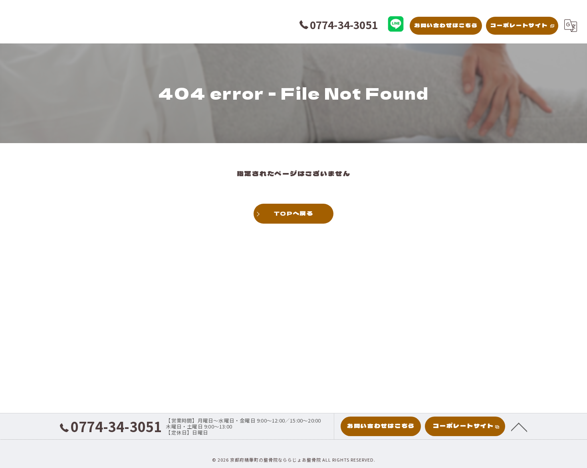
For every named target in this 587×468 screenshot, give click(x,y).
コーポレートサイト (519, 25)
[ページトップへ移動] (519, 427)
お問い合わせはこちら (446, 25)
